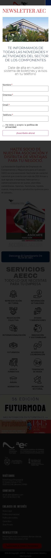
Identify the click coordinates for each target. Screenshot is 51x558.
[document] (25, 279)
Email (5, 105)
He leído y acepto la (21, 126)
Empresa (7, 95)
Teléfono (7, 115)
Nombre (7, 85)
